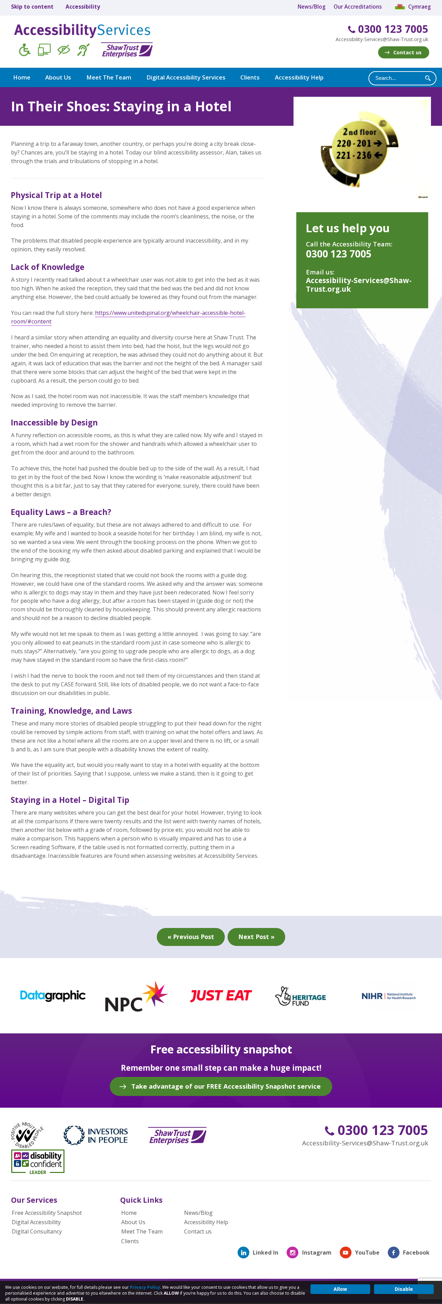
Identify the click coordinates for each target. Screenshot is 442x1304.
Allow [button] (340, 1289)
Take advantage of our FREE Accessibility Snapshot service (226, 1086)
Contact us (407, 52)
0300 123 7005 (391, 29)
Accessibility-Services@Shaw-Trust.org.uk (382, 39)
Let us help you (348, 228)
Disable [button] (404, 1289)
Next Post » (256, 936)
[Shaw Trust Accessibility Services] (93, 41)
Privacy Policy (145, 1287)
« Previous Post (190, 936)
